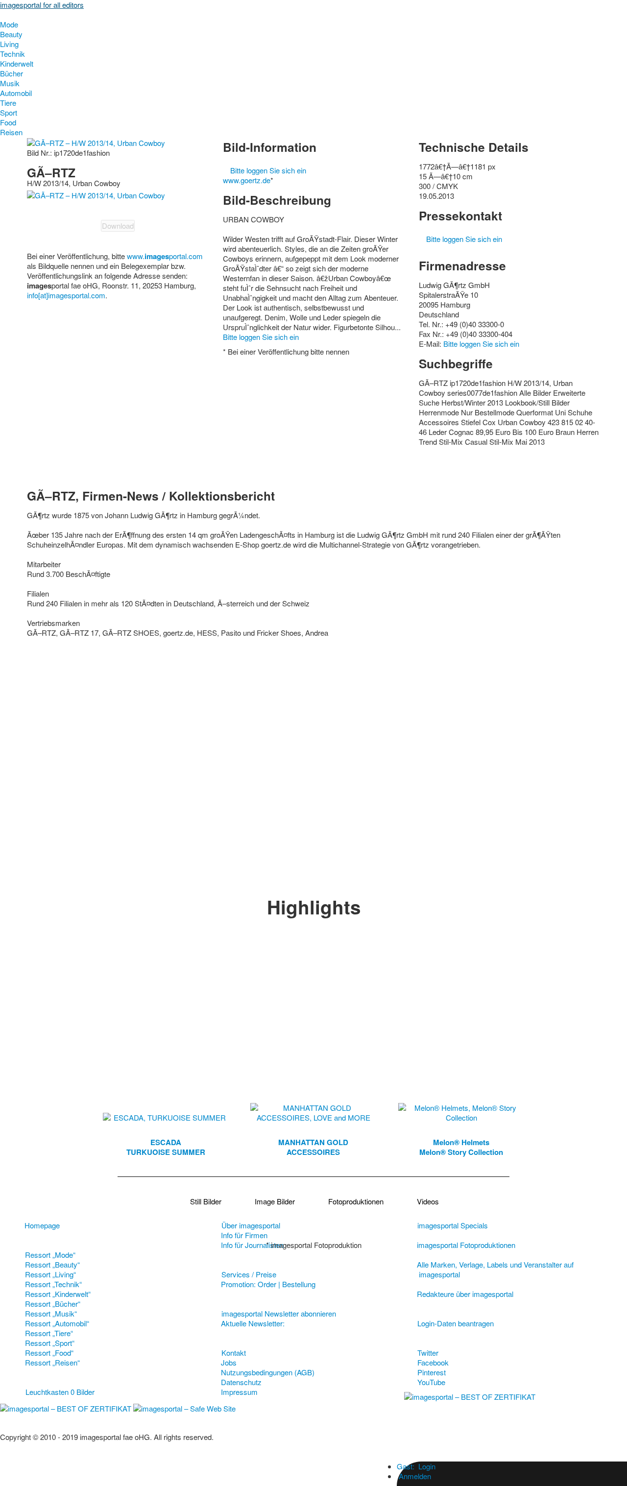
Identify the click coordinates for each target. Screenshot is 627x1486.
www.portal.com (165, 256)
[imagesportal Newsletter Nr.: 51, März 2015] (321, 1323)
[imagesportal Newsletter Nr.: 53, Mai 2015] (289, 1323)
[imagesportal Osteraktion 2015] (352, 1323)
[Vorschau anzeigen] (96, 194)
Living (9, 44)
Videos (428, 1201)
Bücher (11, 73)
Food (8, 122)
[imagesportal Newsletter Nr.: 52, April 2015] (305, 1323)
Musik (10, 83)
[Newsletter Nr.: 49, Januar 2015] (344, 1323)
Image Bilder (275, 1201)
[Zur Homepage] (3, 14)
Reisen (11, 132)
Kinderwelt (16, 63)
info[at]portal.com (66, 295)
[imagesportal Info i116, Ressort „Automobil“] (297, 1323)
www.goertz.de (246, 180)
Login (416, 1466)
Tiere (8, 102)
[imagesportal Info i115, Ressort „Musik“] (313, 1323)
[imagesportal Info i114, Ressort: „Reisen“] (336, 1323)
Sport (8, 112)
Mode (9, 24)
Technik (12, 53)
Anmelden (414, 1476)
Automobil (16, 93)
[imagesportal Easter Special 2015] (329, 1323)
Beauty (11, 34)
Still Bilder (205, 1201)
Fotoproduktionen (356, 1201)
